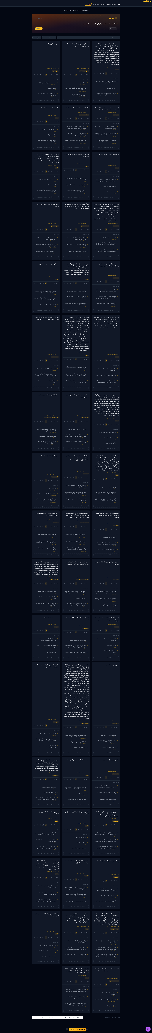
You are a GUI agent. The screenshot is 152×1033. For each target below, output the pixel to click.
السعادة (86, 579)
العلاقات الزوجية (80, 579)
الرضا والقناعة (55, 417)
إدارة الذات (116, 278)
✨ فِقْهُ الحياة (147, 1)
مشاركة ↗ (38, 28)
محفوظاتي (95, 4)
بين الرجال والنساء (84, 522)
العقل (87, 279)
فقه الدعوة (86, 473)
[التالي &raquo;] (81, 1017)
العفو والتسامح (48, 417)
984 (73, 1017)
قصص (117, 69)
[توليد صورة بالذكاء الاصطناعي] (109, 73)
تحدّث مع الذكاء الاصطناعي (76, 1029)
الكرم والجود (55, 71)
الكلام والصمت (55, 357)
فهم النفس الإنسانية (84, 71)
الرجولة (116, 627)
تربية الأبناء (116, 226)
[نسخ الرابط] (97, 73)
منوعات (56, 627)
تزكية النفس (115, 579)
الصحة (56, 118)
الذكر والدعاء (115, 821)
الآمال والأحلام (115, 774)
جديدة (87, 166)
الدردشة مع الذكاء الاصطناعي (113, 4)
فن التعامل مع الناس (84, 115)
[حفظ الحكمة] (114, 73)
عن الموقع (103, 4)
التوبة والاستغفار (85, 226)
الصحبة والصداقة (84, 417)
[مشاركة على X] (100, 73)
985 (78, 1017)
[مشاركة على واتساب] (103, 73)
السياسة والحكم (113, 28)
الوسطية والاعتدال (54, 579)
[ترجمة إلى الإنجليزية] (112, 73)
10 (65, 1017)
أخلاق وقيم (116, 115)
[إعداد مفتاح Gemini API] (106, 73)
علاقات (56, 821)
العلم (57, 279)
